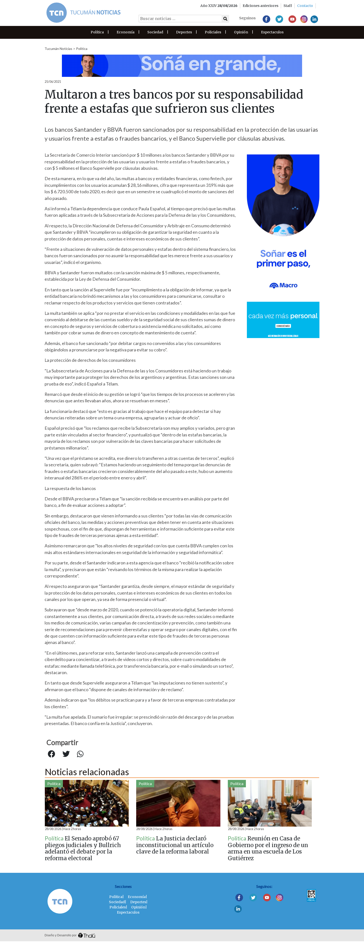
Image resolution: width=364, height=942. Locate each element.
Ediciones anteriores (260, 5)
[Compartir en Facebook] (51, 754)
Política (97, 32)
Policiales (213, 32)
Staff (288, 5)
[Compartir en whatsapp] (80, 754)
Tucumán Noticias (58, 48)
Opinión (241, 32)
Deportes (184, 32)
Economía (125, 32)
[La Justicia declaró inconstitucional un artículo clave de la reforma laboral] (178, 803)
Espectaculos (272, 32)
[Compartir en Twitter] (66, 754)
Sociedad (155, 32)
